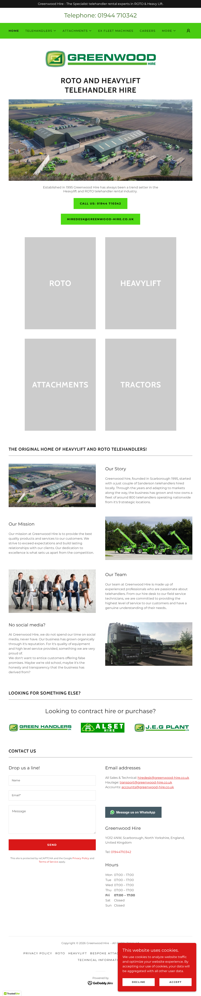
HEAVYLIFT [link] (77, 953)
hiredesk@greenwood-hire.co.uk (100, 219)
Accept (175, 982)
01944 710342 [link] (117, 15)
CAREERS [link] (148, 31)
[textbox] (52, 780)
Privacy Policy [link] (80, 858)
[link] (100, 59)
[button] (40, 30)
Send (52, 845)
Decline (138, 982)
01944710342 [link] (121, 852)
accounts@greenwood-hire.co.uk (148, 787)
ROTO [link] (60, 953)
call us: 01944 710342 (100, 203)
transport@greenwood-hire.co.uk (146, 782)
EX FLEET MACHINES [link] (115, 31)
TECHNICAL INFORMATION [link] (100, 960)
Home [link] (14, 31)
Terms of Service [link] (48, 861)
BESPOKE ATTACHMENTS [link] (111, 953)
